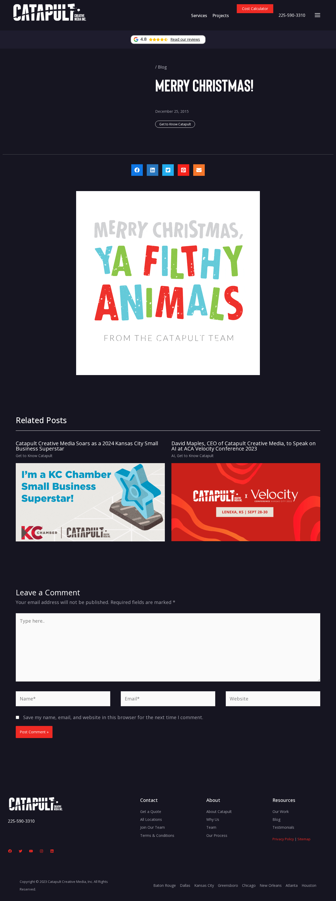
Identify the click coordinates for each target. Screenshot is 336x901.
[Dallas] (185, 885)
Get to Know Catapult (175, 124)
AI (173, 455)
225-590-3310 (292, 15)
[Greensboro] (228, 885)
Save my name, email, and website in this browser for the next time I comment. (113, 717)
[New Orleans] (271, 885)
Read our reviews (185, 39)
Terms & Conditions (157, 835)
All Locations (151, 819)
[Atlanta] (292, 885)
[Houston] (309, 885)
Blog (162, 67)
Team (211, 827)
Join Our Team (152, 827)
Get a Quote (150, 811)
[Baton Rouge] (164, 885)
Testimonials (283, 827)
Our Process (216, 835)
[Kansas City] (204, 885)
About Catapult (219, 811)
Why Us (212, 819)
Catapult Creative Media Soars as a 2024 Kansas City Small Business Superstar (87, 446)
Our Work (280, 811)
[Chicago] (249, 885)
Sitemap (304, 839)
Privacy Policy (283, 839)
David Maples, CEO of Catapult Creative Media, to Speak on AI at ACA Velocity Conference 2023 (243, 446)
